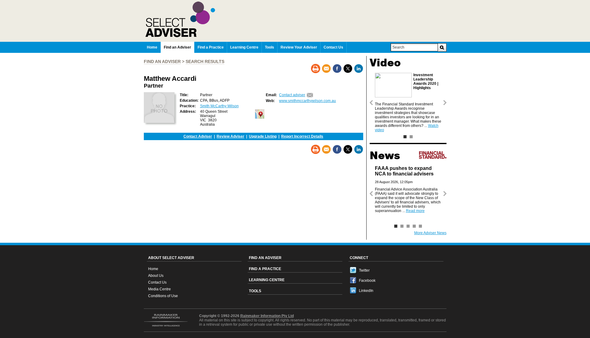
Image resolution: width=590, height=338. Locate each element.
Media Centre (159, 289)
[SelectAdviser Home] (295, 19)
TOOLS (255, 291)
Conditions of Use (163, 296)
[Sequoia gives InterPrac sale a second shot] (401, 226)
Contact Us (157, 282)
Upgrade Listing (263, 136)
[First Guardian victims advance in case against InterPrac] (414, 226)
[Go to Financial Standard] (432, 155)
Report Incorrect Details (302, 136)
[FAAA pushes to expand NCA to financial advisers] (395, 226)
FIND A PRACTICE (265, 269)
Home (153, 269)
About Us (155, 275)
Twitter (364, 270)
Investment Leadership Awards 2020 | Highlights (425, 81)
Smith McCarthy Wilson (219, 106)
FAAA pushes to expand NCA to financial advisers (404, 171)
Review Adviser (230, 136)
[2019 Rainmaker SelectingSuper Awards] (411, 136)
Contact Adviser (197, 136)
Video (385, 63)
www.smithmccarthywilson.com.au (307, 101)
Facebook (367, 280)
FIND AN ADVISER (162, 61)
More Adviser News (430, 233)
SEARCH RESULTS (205, 61)
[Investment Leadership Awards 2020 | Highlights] (405, 136)
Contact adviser (292, 95)
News (385, 155)
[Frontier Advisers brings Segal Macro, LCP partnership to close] (420, 226)
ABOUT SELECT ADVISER (171, 258)
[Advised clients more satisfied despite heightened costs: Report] (408, 226)
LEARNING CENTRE (267, 280)
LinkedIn (366, 291)
